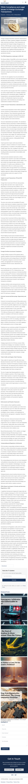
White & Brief (17, 14)
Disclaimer (3, 782)
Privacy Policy (10, 782)
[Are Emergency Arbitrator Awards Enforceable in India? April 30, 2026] (14, 609)
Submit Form (5, 748)
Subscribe (14, 580)
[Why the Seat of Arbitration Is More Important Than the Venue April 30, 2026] (14, 640)
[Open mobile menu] (25, 2)
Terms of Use (16, 782)
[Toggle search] (23, 2)
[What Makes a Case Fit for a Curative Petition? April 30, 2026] (14, 672)
